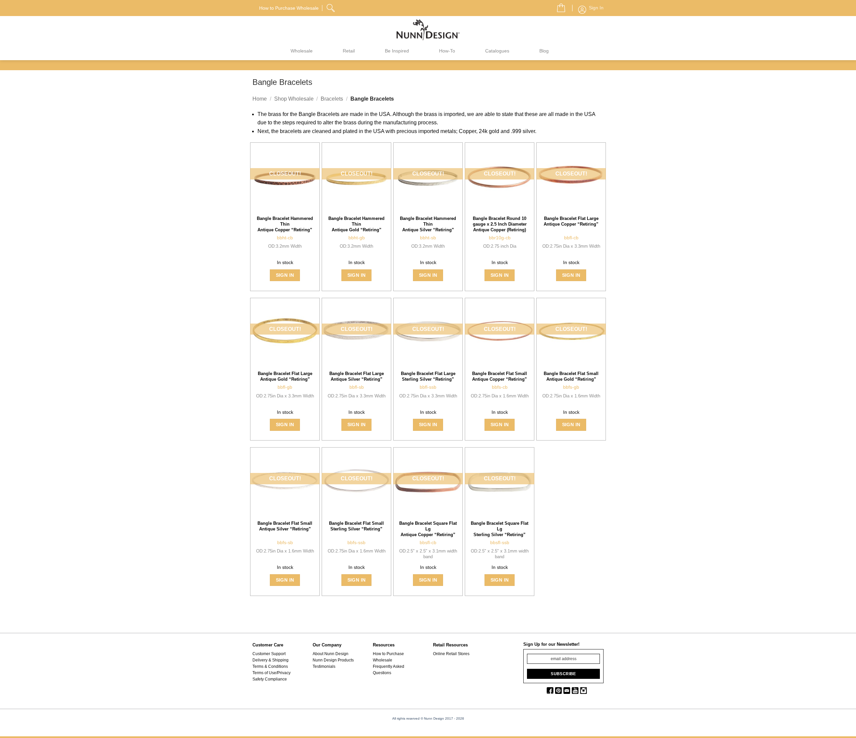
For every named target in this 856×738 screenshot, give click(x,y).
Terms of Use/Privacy (271, 672)
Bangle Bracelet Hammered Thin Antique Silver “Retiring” (428, 224)
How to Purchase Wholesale (388, 656)
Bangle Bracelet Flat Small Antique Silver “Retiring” (284, 526)
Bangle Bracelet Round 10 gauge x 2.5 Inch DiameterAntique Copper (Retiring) (500, 224)
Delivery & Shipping (270, 660)
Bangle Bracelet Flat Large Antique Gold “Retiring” (285, 376)
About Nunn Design (330, 653)
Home (259, 99)
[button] (558, 6)
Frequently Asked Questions (388, 669)
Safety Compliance (269, 679)
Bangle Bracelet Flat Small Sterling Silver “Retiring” (356, 526)
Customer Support (269, 653)
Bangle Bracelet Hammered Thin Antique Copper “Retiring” (285, 224)
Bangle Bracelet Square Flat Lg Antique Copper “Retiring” (428, 529)
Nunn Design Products (333, 660)
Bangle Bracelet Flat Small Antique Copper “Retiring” (499, 376)
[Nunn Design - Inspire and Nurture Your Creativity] (428, 29)
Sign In (285, 275)
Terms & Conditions (270, 666)
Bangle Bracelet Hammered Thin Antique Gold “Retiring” (356, 224)
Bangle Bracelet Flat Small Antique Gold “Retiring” (571, 376)
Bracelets (332, 99)
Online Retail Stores (451, 653)
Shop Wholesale (294, 99)
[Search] (331, 7)
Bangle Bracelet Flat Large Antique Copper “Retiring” (571, 221)
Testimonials (324, 666)
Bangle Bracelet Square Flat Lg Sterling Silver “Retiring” (499, 529)
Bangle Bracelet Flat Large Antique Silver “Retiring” (356, 376)
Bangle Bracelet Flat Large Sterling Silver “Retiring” (428, 376)
